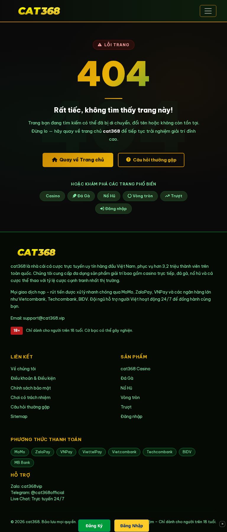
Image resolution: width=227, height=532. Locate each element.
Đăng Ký (94, 525)
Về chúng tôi (23, 368)
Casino (53, 195)
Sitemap (19, 416)
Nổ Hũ (109, 195)
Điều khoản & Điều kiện (33, 378)
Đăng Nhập (131, 525)
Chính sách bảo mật (31, 388)
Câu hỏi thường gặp (154, 160)
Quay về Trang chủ (81, 160)
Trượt (176, 195)
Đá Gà (83, 195)
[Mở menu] (208, 11)
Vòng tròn (143, 195)
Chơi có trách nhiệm (31, 397)
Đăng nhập (116, 208)
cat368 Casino (135, 368)
